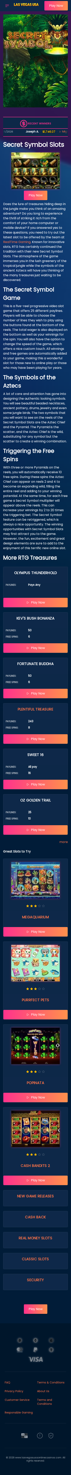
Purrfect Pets (35, 999)
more (63, 842)
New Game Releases (35, 1196)
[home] (27, 8)
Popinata (35, 1082)
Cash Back (35, 1217)
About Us (43, 1391)
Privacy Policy (14, 1391)
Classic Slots (35, 1258)
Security (35, 1279)
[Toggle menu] (7, 6)
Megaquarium (35, 917)
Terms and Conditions (44, 1402)
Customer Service (17, 1400)
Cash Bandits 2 (35, 1165)
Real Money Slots (35, 1238)
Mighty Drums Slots (57, 131)
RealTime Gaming (17, 242)
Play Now (56, 5)
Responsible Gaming (19, 1412)
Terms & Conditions (50, 1382)
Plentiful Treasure (35, 709)
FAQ (7, 1382)
